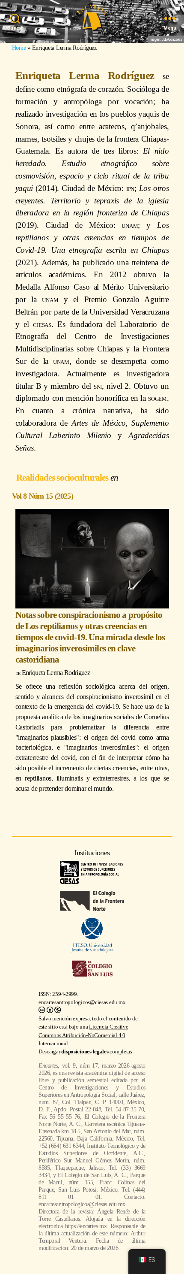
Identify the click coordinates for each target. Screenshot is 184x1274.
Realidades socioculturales (63, 477)
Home (19, 47)
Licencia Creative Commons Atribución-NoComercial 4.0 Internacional (83, 1035)
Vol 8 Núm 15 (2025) (42, 496)
